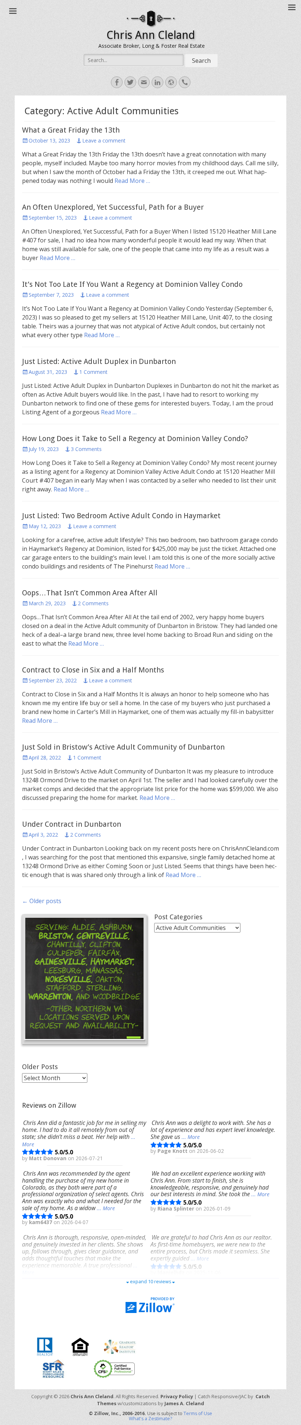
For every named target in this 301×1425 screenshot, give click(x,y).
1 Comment (93, 371)
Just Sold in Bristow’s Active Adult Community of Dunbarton (123, 747)
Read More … (132, 181)
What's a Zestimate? (150, 1418)
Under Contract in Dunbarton (71, 824)
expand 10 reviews (150, 1281)
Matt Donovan (48, 1158)
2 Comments (93, 603)
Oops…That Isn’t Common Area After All (89, 592)
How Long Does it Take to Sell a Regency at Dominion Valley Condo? (135, 438)
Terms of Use (198, 1413)
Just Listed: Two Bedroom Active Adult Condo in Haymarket (121, 515)
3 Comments (86, 448)
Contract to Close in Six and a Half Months (93, 669)
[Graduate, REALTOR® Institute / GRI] (120, 1346)
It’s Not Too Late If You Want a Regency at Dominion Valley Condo (132, 284)
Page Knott (173, 1151)
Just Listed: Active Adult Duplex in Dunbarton (99, 361)
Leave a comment (104, 140)
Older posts (41, 901)
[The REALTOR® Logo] (45, 1346)
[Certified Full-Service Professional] (114, 1368)
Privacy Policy (176, 1396)
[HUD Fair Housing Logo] (80, 1346)
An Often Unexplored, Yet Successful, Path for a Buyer (113, 207)
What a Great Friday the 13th (71, 130)
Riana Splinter (176, 1208)
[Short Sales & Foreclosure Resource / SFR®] (53, 1368)
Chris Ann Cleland (150, 35)
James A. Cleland (184, 1403)
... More (191, 1136)
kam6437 (41, 1222)
